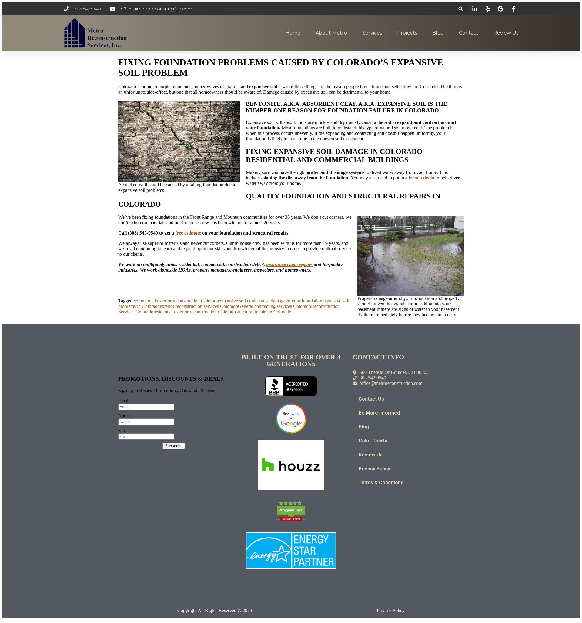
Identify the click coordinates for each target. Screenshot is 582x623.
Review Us (505, 33)
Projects (407, 33)
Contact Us (371, 399)
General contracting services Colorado (274, 306)
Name (124, 415)
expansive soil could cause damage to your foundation (270, 300)
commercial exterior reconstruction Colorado (176, 300)
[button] (460, 8)
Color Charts (373, 441)
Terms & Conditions (381, 482)
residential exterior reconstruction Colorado (194, 311)
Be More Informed (379, 413)
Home (293, 33)
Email (123, 400)
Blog (438, 33)
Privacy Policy (374, 468)
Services (372, 33)
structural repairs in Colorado (263, 311)
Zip (121, 430)
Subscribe (173, 446)
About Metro (331, 33)
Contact (468, 33)
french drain (421, 177)
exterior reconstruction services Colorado (199, 306)
